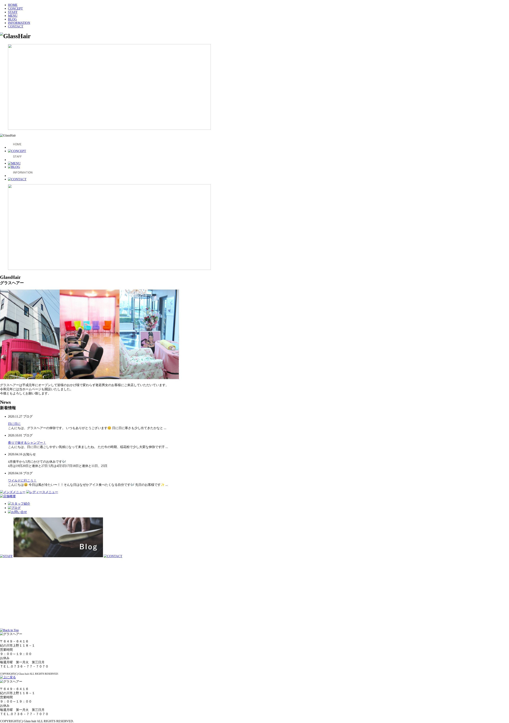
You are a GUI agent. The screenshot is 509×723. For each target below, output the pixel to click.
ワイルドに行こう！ (22, 480)
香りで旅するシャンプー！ (27, 442)
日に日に (14, 423)
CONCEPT (15, 8)
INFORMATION (19, 22)
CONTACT (15, 26)
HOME (12, 5)
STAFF (12, 12)
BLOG (12, 19)
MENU (12, 15)
